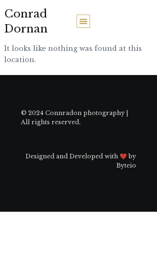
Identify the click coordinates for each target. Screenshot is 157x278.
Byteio (126, 165)
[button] (83, 21)
